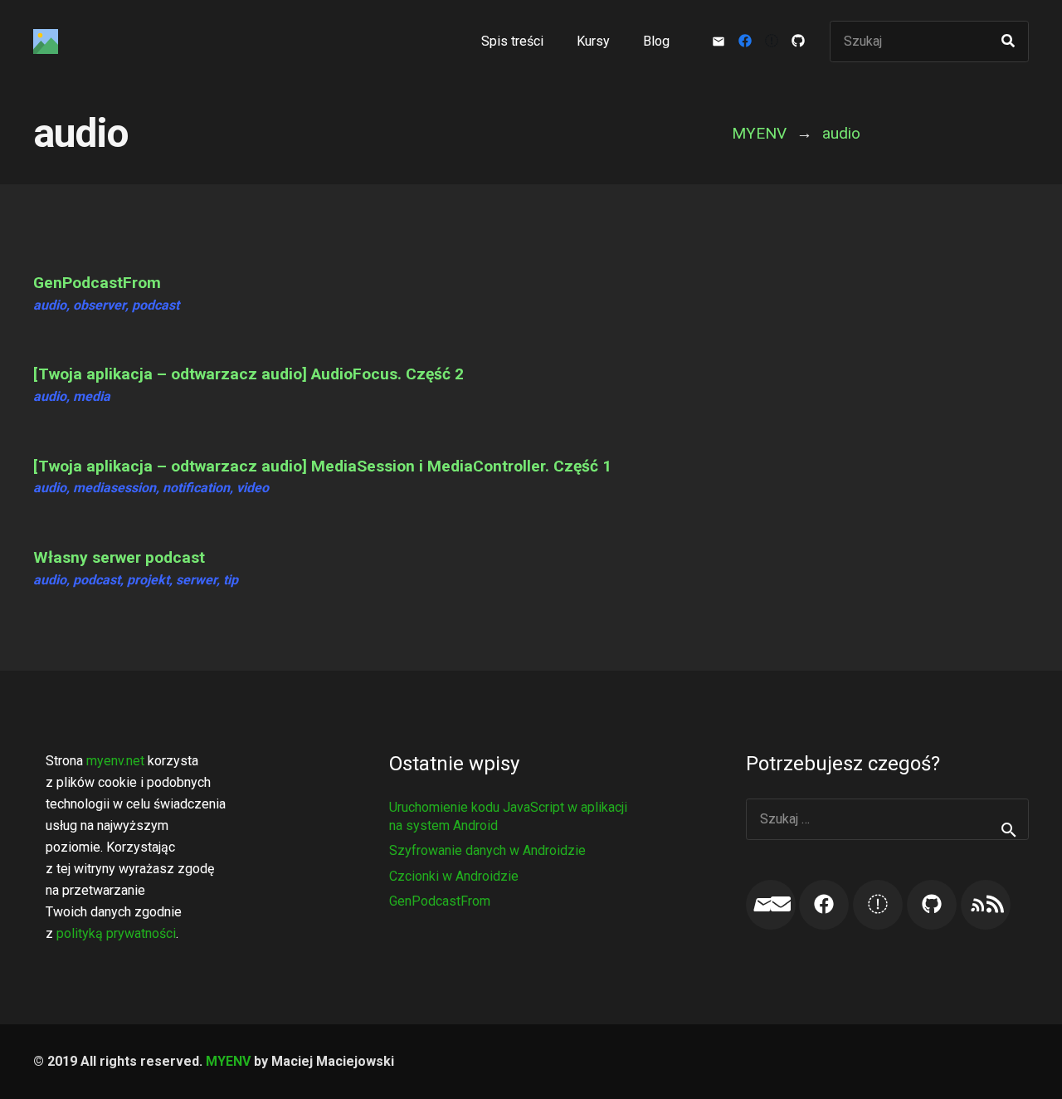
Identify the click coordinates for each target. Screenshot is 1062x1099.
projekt (148, 580)
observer (99, 305)
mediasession (114, 488)
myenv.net (115, 761)
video (252, 488)
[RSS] (986, 905)
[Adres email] (771, 905)
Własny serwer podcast (119, 557)
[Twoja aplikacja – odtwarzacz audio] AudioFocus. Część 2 (248, 373)
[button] (621, 41)
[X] (771, 41)
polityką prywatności (116, 933)
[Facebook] (745, 41)
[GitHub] (798, 41)
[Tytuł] (45, 41)
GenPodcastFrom (97, 282)
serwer (196, 580)
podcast (155, 305)
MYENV (228, 1061)
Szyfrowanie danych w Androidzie (487, 850)
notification (196, 488)
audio (49, 305)
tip (230, 580)
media (91, 396)
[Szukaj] (1008, 41)
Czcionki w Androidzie (454, 876)
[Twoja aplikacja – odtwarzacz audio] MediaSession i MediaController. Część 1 (322, 466)
